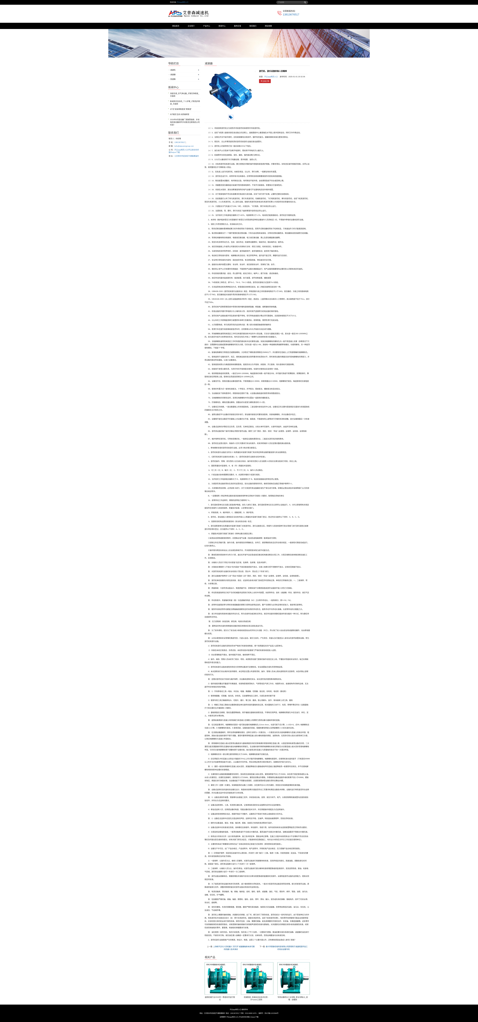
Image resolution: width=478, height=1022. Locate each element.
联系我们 (252, 26)
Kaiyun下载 (254, 1017)
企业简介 (191, 26)
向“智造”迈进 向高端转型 (179, 114)
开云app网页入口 (182, 2)
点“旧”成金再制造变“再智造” (181, 109)
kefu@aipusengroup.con (184, 146)
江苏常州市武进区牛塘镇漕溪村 (186, 156)
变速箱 (173, 79)
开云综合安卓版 (244, 1017)
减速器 (173, 74)
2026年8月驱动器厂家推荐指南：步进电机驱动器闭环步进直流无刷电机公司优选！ (185, 122)
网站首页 (175, 26)
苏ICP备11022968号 (271, 1013)
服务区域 (237, 26)
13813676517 (291, 14)
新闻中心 (222, 26)
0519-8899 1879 (250, 1013)
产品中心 (206, 26)
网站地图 (268, 26)
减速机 (173, 70)
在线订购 (265, 81)
